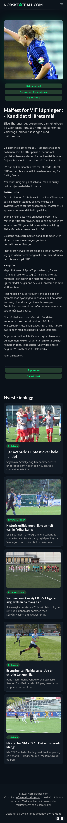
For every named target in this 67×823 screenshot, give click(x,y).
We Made (55, 813)
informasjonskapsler (28, 797)
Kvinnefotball (33, 85)
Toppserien (34, 370)
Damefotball (33, 376)
